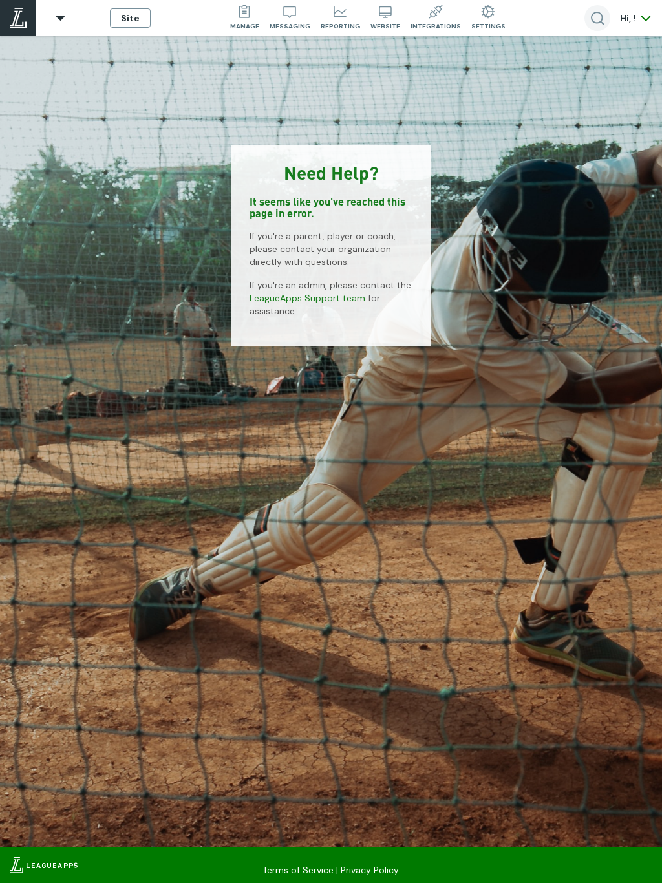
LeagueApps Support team (307, 298)
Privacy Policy (370, 870)
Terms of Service (298, 870)
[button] (60, 18)
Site (130, 18)
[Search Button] (597, 18)
